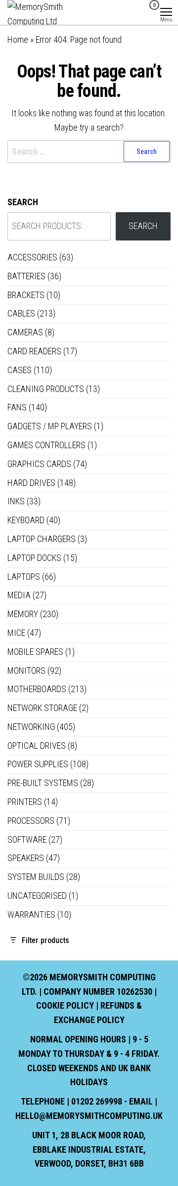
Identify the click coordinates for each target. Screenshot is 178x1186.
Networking (31, 726)
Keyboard (25, 520)
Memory (22, 614)
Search (22, 202)
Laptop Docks (34, 558)
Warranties (31, 914)
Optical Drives (36, 745)
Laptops (23, 576)
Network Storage (42, 708)
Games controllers (46, 445)
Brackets (25, 295)
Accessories (32, 257)
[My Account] (138, 11)
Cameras (25, 332)
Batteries (26, 276)
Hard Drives (31, 482)
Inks (16, 501)
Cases (19, 370)
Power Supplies (37, 764)
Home (17, 39)
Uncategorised (37, 895)
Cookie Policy (65, 1005)
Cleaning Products (45, 389)
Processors (30, 820)
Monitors (26, 670)
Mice (16, 633)
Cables (21, 313)
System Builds (35, 876)
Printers (24, 801)
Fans (17, 407)
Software (26, 839)
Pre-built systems (42, 783)
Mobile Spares (35, 651)
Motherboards (36, 689)
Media (19, 595)
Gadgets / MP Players (49, 426)
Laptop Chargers (41, 539)
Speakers (25, 858)
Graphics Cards (39, 464)
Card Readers (34, 351)
